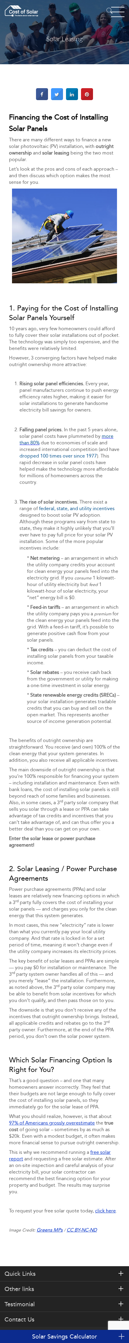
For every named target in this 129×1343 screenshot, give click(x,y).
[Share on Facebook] (42, 98)
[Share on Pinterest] (87, 98)
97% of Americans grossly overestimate (52, 1123)
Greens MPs (50, 1230)
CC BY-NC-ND (82, 1230)
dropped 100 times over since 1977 (58, 456)
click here (105, 1211)
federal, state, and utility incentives (77, 508)
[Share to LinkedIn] (72, 98)
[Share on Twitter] (57, 98)
